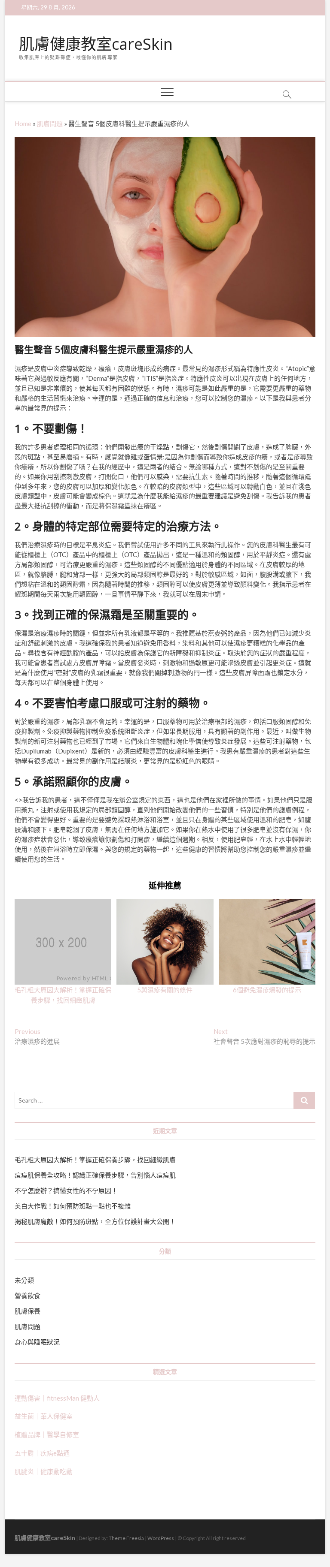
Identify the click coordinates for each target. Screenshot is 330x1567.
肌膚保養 (27, 1311)
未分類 (24, 1280)
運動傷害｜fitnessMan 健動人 (57, 1398)
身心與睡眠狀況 (37, 1342)
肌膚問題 (50, 123)
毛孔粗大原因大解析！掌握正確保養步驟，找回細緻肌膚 (95, 1159)
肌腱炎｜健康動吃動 (44, 1471)
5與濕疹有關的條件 (164, 990)
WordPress (160, 1538)
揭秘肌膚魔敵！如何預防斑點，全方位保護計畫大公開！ (95, 1221)
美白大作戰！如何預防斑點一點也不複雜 (73, 1206)
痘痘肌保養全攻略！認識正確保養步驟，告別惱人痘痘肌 (95, 1175)
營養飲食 (27, 1295)
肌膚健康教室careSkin (96, 44)
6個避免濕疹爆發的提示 (267, 990)
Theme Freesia (126, 1538)
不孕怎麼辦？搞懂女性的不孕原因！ (66, 1190)
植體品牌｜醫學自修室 (47, 1434)
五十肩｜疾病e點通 (42, 1453)
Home (23, 123)
